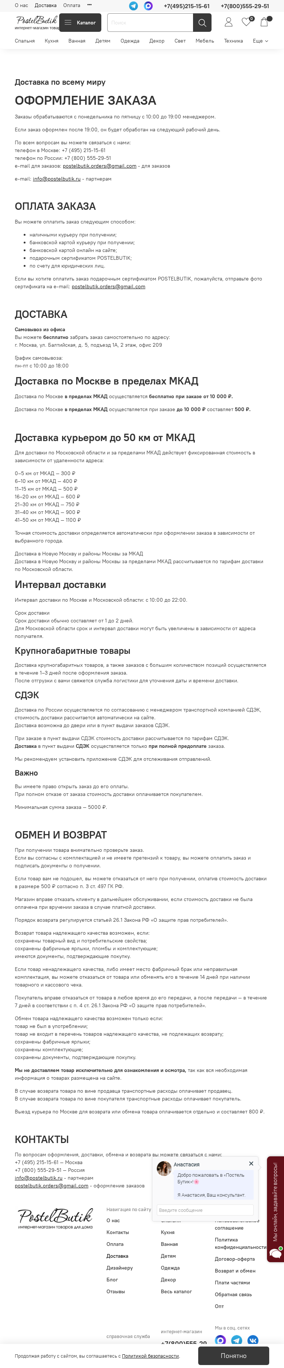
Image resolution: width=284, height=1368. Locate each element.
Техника (233, 40)
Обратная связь (233, 1294)
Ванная (76, 40)
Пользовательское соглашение (237, 1224)
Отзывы (115, 1291)
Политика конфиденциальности (241, 1243)
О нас (21, 5)
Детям (103, 40)
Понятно (234, 1356)
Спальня (25, 40)
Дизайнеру (119, 1267)
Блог (112, 1279)
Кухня (51, 40)
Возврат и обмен (235, 1270)
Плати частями (232, 1282)
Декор (157, 40)
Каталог (86, 22)
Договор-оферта (235, 1259)
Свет (180, 40)
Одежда (130, 40)
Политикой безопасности (150, 1356)
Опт (219, 1306)
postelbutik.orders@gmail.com (99, 165)
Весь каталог (176, 1291)
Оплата (71, 5)
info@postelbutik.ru (57, 178)
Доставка (46, 5)
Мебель (205, 40)
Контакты (117, 1232)
